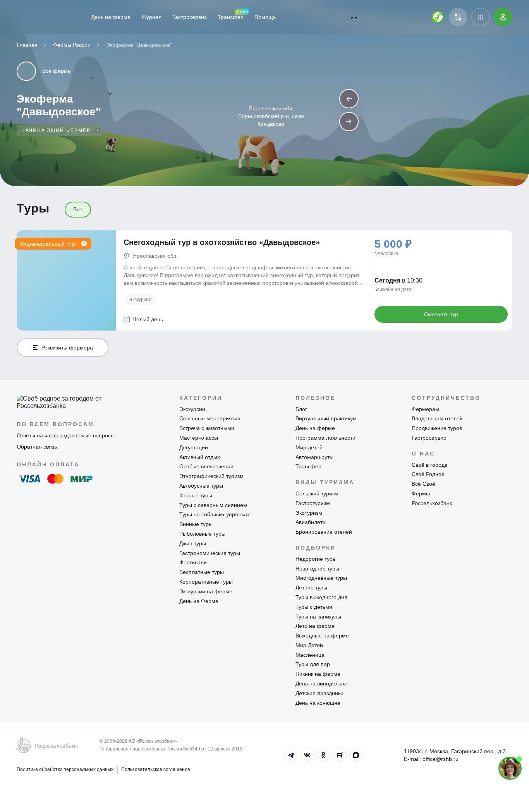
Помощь (265, 17)
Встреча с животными (206, 428)
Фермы (421, 493)
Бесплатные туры (201, 572)
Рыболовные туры (202, 534)
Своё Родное (428, 474)
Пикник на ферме (317, 674)
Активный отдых (199, 457)
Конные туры (195, 495)
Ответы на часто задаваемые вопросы (66, 435)
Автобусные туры (201, 486)
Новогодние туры (317, 568)
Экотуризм (308, 513)
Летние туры (311, 587)
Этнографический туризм (211, 476)
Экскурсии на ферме (205, 591)
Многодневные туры (321, 578)
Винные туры (196, 524)
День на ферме (111, 17)
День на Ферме (198, 601)
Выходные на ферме (322, 635)
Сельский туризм (316, 493)
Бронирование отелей (323, 532)
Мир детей (309, 447)
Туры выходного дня (321, 597)
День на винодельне (321, 683)
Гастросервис (189, 17)
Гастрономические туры (209, 553)
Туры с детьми (313, 607)
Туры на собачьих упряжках (214, 514)
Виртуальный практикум (326, 418)
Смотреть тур (441, 314)
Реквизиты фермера (67, 347)
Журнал (151, 17)
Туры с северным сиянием (213, 505)
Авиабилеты (310, 522)
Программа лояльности (325, 438)
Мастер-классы (198, 438)
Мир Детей (309, 645)
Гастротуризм (312, 503)
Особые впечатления (206, 466)
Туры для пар (312, 664)
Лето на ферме (315, 626)
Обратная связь (37, 447)
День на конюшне (317, 703)
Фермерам (425, 409)
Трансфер (231, 17)
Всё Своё (423, 484)
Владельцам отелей (437, 418)
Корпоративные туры (206, 582)
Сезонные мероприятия (209, 418)
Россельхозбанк (432, 503)
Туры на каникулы (318, 616)
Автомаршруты (314, 457)
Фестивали (193, 562)
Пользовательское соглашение (155, 769)
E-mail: (431, 759)
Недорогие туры (316, 559)
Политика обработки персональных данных (65, 769)
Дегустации (193, 447)
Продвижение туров (437, 428)
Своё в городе (430, 465)
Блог (301, 409)
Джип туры (192, 543)
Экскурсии (140, 299)
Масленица (310, 655)
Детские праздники (319, 693)
